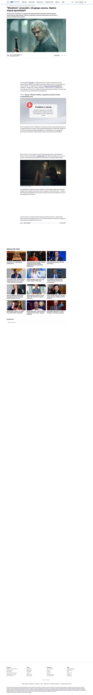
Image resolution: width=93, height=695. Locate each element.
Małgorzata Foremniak (71, 668)
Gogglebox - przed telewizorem (12, 668)
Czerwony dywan (49, 2)
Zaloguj (81, 2)
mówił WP (30, 82)
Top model (48, 671)
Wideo (63, 2)
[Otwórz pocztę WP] (73, 2)
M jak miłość (29, 671)
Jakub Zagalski (16, 55)
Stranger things (29, 675)
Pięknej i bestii (41, 156)
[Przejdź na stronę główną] (8, 3)
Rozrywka (24, 2)
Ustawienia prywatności (65, 683)
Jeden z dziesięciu (50, 668)
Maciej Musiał (69, 675)
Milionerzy (48, 670)
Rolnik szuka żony (10, 670)
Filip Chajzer (69, 674)
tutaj (30, 692)
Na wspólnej (29, 668)
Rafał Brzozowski (70, 670)
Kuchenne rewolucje (50, 674)
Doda (68, 671)
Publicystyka (40, 2)
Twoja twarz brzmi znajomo (11, 674)
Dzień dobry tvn (9, 671)
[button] (76, 2)
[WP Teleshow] (16, 2)
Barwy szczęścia (29, 670)
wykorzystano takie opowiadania (52, 86)
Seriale (57, 2)
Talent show (32, 2)
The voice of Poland (50, 675)
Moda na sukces (29, 674)
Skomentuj (57, 55)
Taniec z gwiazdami (10, 675)
